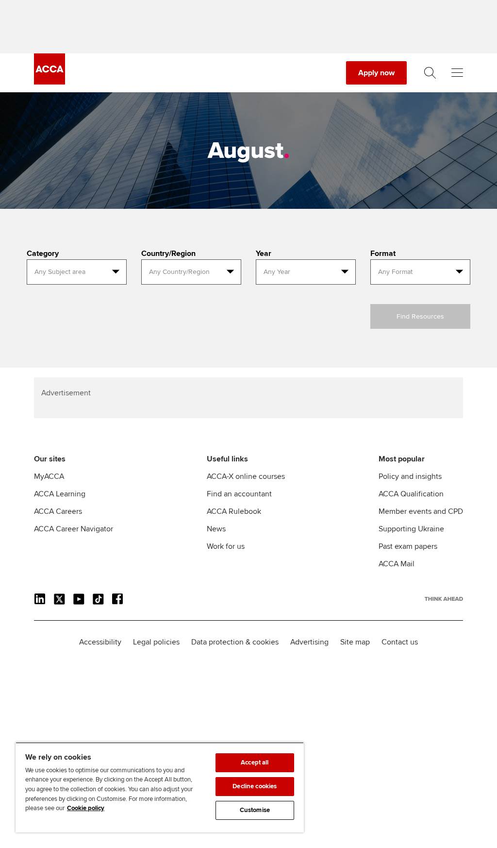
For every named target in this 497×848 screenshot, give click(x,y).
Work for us (226, 546)
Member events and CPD (421, 511)
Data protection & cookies (235, 642)
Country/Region (168, 253)
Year (263, 253)
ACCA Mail (396, 564)
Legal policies (156, 642)
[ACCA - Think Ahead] (49, 82)
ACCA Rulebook (234, 511)
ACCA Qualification (411, 494)
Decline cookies (254, 786)
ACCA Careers (58, 511)
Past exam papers (408, 546)
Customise (255, 810)
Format (383, 253)
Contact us (399, 642)
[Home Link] (444, 599)
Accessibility (100, 642)
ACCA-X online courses (246, 476)
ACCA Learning (59, 494)
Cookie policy (85, 808)
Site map (355, 642)
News (216, 529)
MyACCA (49, 476)
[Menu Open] (457, 73)
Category (43, 253)
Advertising (309, 642)
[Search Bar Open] (430, 73)
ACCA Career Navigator (73, 529)
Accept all (254, 762)
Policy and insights (410, 476)
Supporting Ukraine (411, 529)
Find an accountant (239, 494)
